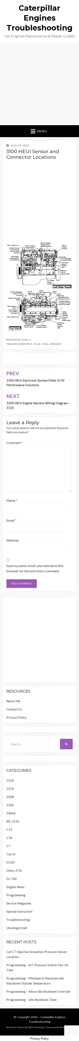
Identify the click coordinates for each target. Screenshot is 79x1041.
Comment (14, 443)
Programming (15, 895)
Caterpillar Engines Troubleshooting (39, 17)
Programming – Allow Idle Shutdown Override (38, 991)
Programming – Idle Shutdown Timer (31, 1000)
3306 (10, 805)
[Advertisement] (39, 83)
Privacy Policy (16, 717)
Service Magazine (18, 903)
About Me (13, 701)
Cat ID (11, 854)
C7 (8, 846)
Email (11, 520)
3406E (11, 813)
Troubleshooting (18, 920)
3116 (37, 343)
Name (11, 500)
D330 (10, 862)
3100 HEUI (25, 343)
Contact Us (14, 709)
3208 (10, 797)
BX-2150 (12, 821)
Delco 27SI (14, 870)
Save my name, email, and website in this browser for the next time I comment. (34, 568)
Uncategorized (16, 928)
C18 (9, 838)
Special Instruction (19, 911)
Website (12, 540)
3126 (24, 339)
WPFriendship (36, 1027)
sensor (55, 343)
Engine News (15, 887)
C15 (9, 829)
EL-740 (11, 879)
